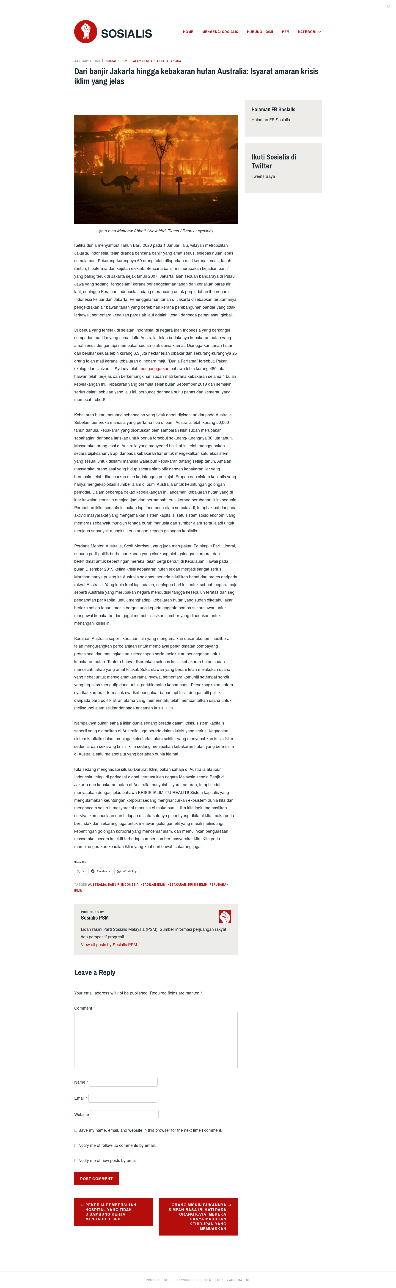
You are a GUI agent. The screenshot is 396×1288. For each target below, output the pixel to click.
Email (80, 1098)
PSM (285, 31)
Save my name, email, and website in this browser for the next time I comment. (150, 1130)
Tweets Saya (263, 176)
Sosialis (126, 33)
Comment (84, 1008)
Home (188, 31)
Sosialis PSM (116, 61)
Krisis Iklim (198, 884)
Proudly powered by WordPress (173, 1280)
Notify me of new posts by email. (108, 1160)
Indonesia (130, 884)
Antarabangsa (169, 61)
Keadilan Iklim (153, 884)
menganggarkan (154, 368)
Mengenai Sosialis (220, 31)
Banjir (113, 884)
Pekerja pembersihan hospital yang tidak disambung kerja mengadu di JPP (110, 1212)
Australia (97, 884)
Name (81, 1082)
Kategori (307, 31)
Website (81, 1114)
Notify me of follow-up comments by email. (117, 1145)
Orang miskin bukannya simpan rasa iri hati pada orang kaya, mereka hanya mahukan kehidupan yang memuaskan (197, 1216)
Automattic (239, 1280)
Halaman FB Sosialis (271, 119)
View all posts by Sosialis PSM (109, 944)
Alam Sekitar (144, 61)
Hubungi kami (260, 31)
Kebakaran (177, 884)
